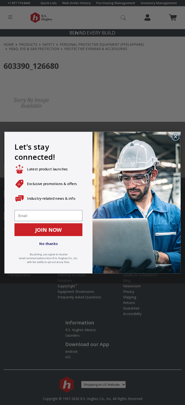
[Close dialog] (175, 136)
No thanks (48, 243)
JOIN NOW (48, 229)
